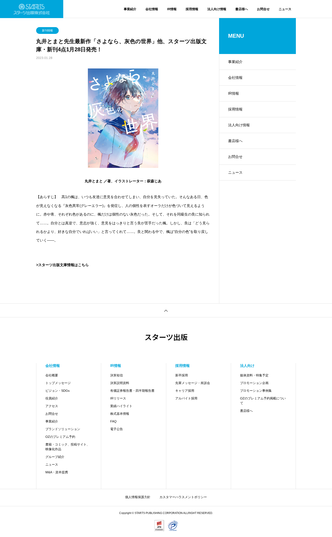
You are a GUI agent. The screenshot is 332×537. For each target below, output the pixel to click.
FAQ (113, 421)
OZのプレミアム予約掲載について (263, 400)
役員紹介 (51, 398)
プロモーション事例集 (256, 390)
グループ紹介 (54, 457)
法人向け (247, 366)
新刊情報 (47, 30)
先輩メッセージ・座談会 (192, 383)
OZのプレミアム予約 (60, 437)
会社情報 (151, 9)
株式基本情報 (119, 413)
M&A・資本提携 (56, 472)
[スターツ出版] (31, 9)
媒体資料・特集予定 (254, 375)
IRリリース (118, 398)
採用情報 (192, 9)
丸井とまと (94, 181)
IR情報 (172, 9)
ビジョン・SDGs (57, 390)
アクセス (51, 406)
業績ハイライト (121, 406)
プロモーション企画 (254, 383)
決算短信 (116, 375)
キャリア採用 (184, 390)
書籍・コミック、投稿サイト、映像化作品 (67, 447)
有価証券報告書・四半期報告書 (132, 390)
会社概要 (51, 375)
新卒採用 (181, 375)
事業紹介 (130, 9)
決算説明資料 (119, 383)
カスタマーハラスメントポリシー (183, 497)
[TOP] (166, 310)
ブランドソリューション (62, 429)
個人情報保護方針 (137, 497)
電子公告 (116, 429)
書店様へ (241, 9)
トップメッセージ (58, 383)
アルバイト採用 (186, 398)
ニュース (285, 9)
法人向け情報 (216, 9)
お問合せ (263, 9)
